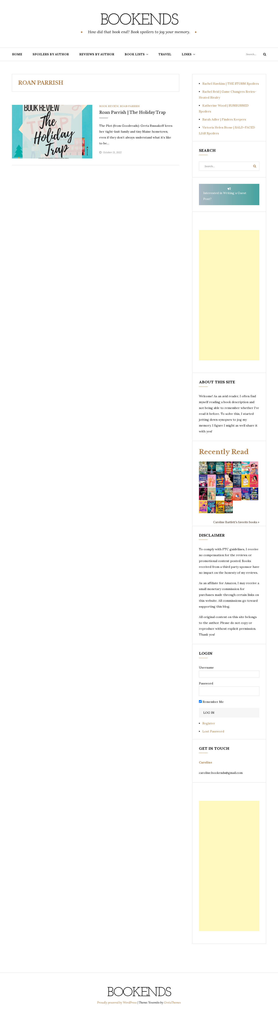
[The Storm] (203, 468)
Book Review (109, 106)
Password (206, 683)
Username (206, 667)
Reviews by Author (96, 54)
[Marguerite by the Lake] (220, 468)
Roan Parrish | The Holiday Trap (132, 112)
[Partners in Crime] (203, 481)
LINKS (187, 54)
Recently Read (224, 452)
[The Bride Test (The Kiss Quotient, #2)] (245, 481)
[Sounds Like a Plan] (220, 481)
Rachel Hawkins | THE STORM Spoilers (230, 84)
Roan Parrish (129, 106)
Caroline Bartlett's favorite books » (236, 522)
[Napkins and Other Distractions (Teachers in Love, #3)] (211, 481)
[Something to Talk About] (228, 481)
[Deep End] (211, 507)
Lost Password (213, 731)
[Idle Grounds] (228, 494)
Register (208, 723)
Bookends (139, 20)
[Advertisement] (229, 295)
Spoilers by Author (51, 54)
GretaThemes (172, 1002)
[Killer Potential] (203, 507)
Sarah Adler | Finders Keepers (224, 119)
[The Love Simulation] (237, 494)
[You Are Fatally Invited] (228, 507)
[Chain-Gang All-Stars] (220, 507)
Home (17, 54)
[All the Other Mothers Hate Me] (254, 494)
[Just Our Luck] (254, 468)
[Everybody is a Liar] (220, 491)
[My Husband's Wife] (211, 468)
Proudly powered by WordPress (117, 1002)
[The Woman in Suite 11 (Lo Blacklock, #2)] (237, 468)
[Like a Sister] (203, 494)
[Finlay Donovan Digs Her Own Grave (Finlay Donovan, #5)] (245, 494)
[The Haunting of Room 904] (237, 481)
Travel (165, 54)
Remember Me (213, 702)
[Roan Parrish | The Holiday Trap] (52, 131)
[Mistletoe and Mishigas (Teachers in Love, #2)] (211, 494)
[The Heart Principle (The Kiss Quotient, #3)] (254, 481)
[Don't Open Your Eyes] (228, 468)
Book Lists (135, 54)
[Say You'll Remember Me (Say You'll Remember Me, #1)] (245, 468)
